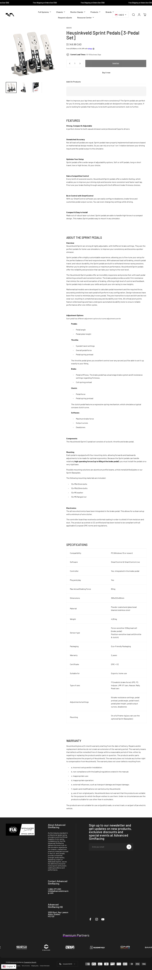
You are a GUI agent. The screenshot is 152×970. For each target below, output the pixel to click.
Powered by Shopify (30, 962)
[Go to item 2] (24, 87)
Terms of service (26, 966)
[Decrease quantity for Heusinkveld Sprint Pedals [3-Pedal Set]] (69, 63)
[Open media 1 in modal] (32, 53)
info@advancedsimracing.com (58, 892)
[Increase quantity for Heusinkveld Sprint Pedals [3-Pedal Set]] (80, 63)
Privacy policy (17, 966)
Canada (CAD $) (67, 964)
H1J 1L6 (51, 916)
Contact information (45, 966)
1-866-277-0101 (54, 889)
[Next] (52, 57)
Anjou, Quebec (54, 914)
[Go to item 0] (11, 87)
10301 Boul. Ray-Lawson (58, 912)
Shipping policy (34, 966)
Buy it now (106, 72)
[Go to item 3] (36, 87)
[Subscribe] (129, 846)
